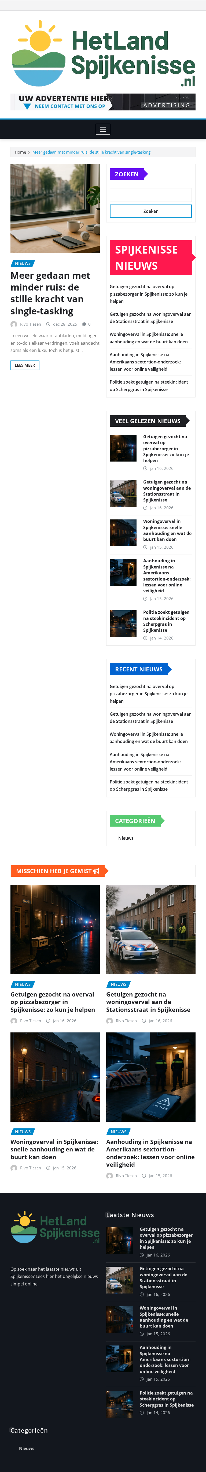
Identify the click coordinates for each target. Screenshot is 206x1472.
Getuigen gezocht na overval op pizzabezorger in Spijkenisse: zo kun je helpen (148, 294)
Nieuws (126, 838)
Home (20, 152)
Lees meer (25, 365)
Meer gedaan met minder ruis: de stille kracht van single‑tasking (91, 152)
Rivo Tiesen (30, 324)
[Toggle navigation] (103, 129)
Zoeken (127, 174)
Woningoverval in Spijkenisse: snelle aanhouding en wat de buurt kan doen (167, 530)
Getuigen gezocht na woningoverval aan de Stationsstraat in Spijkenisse (167, 491)
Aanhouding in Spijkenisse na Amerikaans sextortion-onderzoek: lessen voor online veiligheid (145, 362)
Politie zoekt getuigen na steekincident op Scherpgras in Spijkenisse (166, 621)
